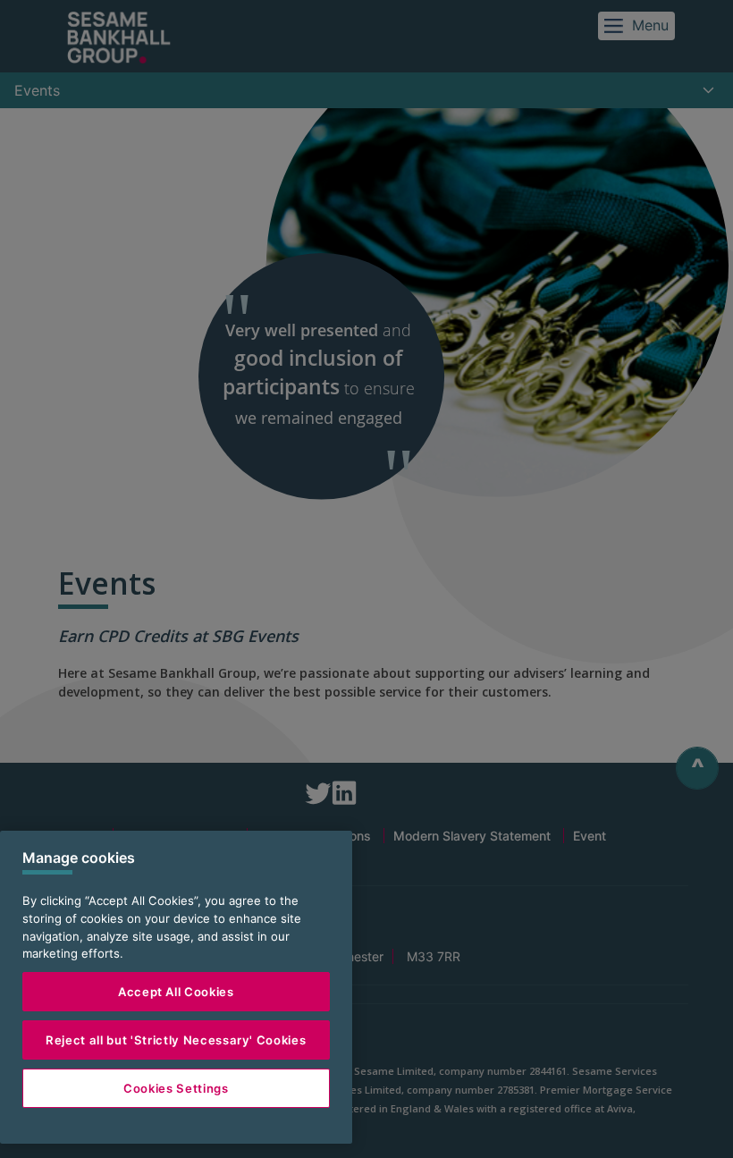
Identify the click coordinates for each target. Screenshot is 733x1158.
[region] (176, 987)
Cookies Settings (176, 1088)
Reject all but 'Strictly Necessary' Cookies (176, 1040)
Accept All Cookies (176, 992)
